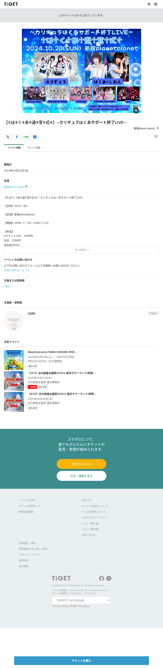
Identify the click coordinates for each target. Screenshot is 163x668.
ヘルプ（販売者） (91, 529)
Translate (83, 606)
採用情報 (23, 566)
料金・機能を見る (81, 475)
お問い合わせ (89, 535)
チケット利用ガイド (29, 506)
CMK (7, 286)
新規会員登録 (26, 511)
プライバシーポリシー (31, 554)
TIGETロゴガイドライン (95, 517)
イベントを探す (27, 500)
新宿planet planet (144, 128)
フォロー (153, 313)
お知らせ (86, 500)
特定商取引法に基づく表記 (33, 548)
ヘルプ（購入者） (91, 523)
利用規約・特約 (27, 543)
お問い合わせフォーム (17, 270)
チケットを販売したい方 (95, 506)
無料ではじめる (81, 464)
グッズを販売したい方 (93, 511)
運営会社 (23, 560)
